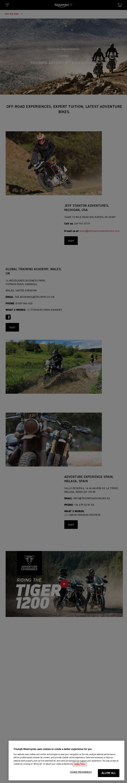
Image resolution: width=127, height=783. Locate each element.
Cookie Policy (79, 764)
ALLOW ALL (109, 773)
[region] (66, 760)
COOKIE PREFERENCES (80, 772)
